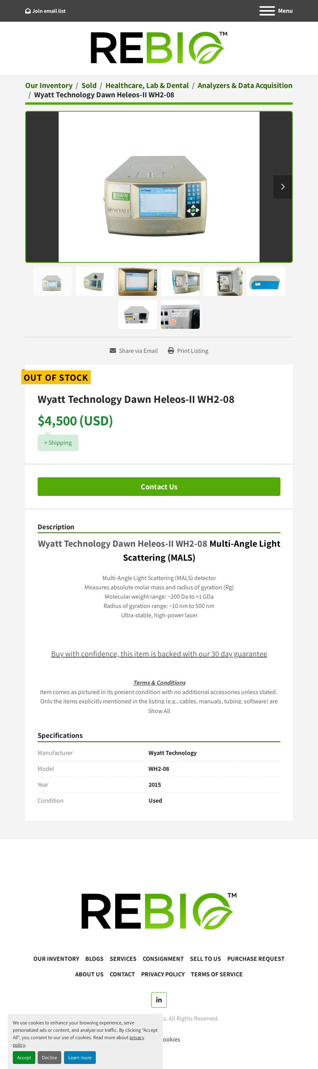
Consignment (163, 959)
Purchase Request (256, 959)
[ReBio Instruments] (159, 911)
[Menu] (267, 11)
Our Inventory (56, 959)
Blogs (94, 959)
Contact (122, 974)
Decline (49, 1057)
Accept (24, 1057)
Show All (159, 711)
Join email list (49, 10)
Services (123, 959)
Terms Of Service (217, 974)
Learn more (80, 1057)
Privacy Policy (163, 974)
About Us (89, 974)
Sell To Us (205, 959)
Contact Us (159, 487)
